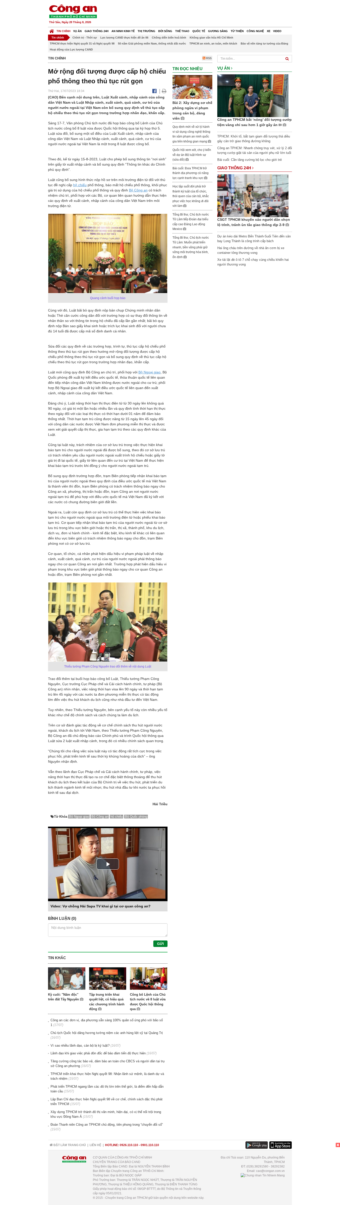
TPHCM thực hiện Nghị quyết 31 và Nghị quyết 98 (82, 43)
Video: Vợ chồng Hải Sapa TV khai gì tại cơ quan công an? (101, 906)
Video (277, 31)
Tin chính (63, 31)
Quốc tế (198, 31)
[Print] (164, 91)
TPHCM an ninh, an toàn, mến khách (213, 43)
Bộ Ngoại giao (149, 372)
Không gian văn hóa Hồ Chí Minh (211, 37)
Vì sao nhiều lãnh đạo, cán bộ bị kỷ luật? (80, 1045)
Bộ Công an (138, 190)
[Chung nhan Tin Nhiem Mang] (263, 1175)
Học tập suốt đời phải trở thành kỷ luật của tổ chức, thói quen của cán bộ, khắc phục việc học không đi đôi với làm (190, 196)
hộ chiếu (80, 185)
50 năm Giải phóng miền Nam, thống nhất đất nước (152, 43)
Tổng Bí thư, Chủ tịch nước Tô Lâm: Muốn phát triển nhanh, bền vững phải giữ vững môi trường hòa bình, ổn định (190, 247)
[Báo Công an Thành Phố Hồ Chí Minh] (51, 30)
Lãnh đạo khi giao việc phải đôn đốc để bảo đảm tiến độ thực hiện (98, 1053)
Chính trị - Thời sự (84, 37)
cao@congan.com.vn (270, 1171)
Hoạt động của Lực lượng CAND (71, 49)
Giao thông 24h (97, 31)
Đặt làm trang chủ (69, 1145)
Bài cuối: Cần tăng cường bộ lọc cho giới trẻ (249, 160)
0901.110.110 (150, 1145)
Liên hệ (95, 1145)
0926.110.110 (129, 1145)
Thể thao (182, 31)
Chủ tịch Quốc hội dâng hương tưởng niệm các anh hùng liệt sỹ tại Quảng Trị (107, 1033)
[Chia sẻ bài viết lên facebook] (154, 91)
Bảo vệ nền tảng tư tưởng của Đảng (264, 43)
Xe (268, 31)
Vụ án (77, 31)
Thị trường (146, 31)
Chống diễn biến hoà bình (169, 37)
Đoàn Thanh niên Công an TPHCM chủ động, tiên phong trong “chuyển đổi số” (107, 1124)
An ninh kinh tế (123, 31)
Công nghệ (255, 31)
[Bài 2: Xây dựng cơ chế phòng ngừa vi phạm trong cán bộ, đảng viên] (192, 87)
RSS (208, 58)
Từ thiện (237, 31)
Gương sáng (218, 31)
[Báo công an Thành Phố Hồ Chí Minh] (73, 11)
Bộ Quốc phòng (136, 816)
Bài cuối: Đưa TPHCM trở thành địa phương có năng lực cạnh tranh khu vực (190, 173)
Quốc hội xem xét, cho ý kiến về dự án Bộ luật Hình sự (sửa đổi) (191, 154)
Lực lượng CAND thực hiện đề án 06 (124, 37)
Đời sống (165, 31)
